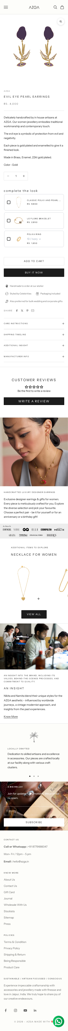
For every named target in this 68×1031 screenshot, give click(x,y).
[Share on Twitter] (22, 310)
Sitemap (9, 917)
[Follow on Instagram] (15, 1010)
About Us (9, 879)
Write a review (33, 401)
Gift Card (9, 892)
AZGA (7, 91)
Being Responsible (15, 961)
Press (7, 924)
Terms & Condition (15, 942)
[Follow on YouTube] (25, 1010)
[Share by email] (32, 310)
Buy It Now (34, 272)
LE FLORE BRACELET (39, 219)
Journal (8, 898)
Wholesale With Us (15, 904)
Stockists (9, 911)
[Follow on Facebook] (6, 1010)
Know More (11, 716)
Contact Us (10, 886)
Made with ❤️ (44, 1021)
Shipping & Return (15, 954)
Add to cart (34, 261)
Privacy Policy (12, 948)
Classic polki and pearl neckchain (44, 200)
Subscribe (34, 822)
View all (34, 614)
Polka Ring (34, 234)
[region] (34, 750)
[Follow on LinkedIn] (35, 1010)
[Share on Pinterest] (27, 310)
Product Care (11, 967)
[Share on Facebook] (16, 310)
